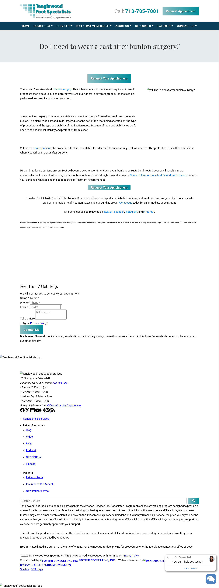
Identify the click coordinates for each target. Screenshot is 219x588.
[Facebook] (22, 411)
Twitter (108, 211)
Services (63, 25)
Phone (24, 302)
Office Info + (54, 405)
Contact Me (31, 330)
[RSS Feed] (53, 411)
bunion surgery (63, 89)
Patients (163, 25)
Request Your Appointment (109, 78)
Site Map (25, 569)
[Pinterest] (48, 411)
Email (24, 307)
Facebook (118, 211)
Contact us (125, 202)
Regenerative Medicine (92, 25)
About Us (122, 25)
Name (24, 298)
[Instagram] (42, 411)
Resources (143, 25)
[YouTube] (37, 411)
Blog (28, 430)
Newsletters (33, 457)
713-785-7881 (142, 11)
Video (29, 436)
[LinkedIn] (32, 411)
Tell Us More (27, 318)
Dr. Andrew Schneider (175, 175)
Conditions (42, 25)
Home (26, 25)
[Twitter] (27, 411)
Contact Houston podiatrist (146, 175)
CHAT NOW (190, 568)
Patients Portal (34, 477)
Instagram (131, 211)
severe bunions (42, 148)
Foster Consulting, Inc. (97, 560)
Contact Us (185, 25)
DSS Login (37, 569)
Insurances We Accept (39, 484)
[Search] (193, 501)
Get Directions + (71, 405)
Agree (35, 323)
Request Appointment (180, 11)
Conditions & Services (36, 418)
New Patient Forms (37, 490)
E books (30, 463)
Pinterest (148, 211)
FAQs (29, 443)
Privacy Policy (38, 323)
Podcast (31, 450)
